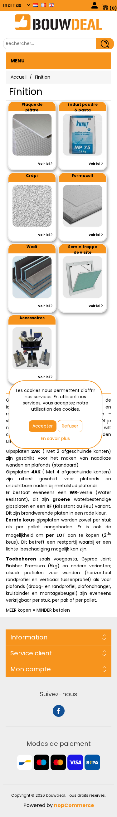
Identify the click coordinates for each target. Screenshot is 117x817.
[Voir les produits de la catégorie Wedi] (32, 277)
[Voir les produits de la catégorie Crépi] (32, 205)
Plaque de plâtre (32, 107)
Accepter (42, 426)
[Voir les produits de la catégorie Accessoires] (32, 348)
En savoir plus (55, 438)
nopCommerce (74, 805)
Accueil (19, 77)
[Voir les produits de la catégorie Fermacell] (82, 205)
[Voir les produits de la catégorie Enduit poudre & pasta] (82, 134)
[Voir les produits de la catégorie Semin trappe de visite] (82, 277)
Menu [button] (18, 60)
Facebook (59, 711)
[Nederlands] (35, 5)
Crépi (32, 175)
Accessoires (32, 317)
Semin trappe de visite (82, 249)
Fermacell (82, 175)
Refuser (70, 426)
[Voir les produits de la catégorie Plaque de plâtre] (32, 134)
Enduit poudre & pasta (82, 107)
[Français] (43, 5)
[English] (51, 5)
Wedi (32, 246)
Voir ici (44, 163)
